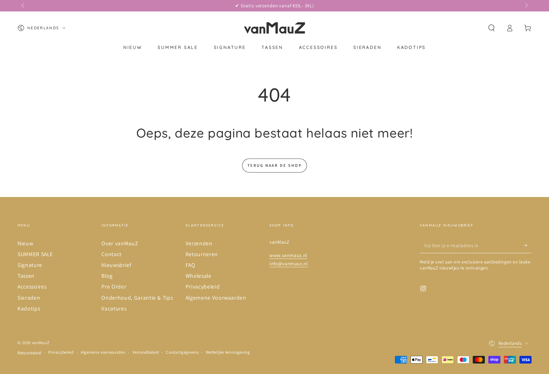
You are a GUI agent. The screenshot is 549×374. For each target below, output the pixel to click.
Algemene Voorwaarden (216, 297)
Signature (29, 265)
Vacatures (113, 308)
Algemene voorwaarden (103, 352)
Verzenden (199, 243)
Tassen (26, 275)
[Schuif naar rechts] (526, 5)
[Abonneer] (528, 245)
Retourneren (202, 254)
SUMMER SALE (35, 254)
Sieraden (28, 297)
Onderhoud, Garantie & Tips (137, 297)
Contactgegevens (182, 352)
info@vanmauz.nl (288, 263)
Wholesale (199, 275)
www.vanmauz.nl (288, 255)
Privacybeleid (203, 286)
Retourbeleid (29, 353)
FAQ (190, 265)
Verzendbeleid (145, 352)
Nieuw (25, 243)
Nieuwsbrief (116, 265)
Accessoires (31, 286)
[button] (491, 28)
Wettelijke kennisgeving (228, 352)
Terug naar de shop (274, 165)
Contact (111, 254)
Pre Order (113, 286)
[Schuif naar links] (23, 5)
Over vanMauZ (119, 243)
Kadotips (28, 308)
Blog (107, 275)
